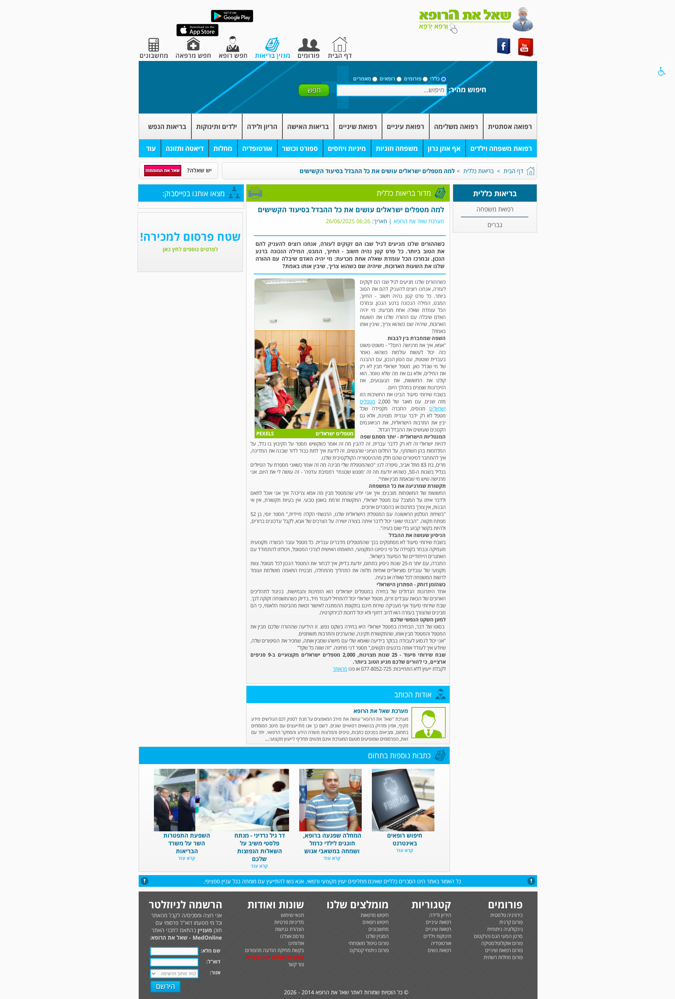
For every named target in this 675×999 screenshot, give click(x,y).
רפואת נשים (439, 950)
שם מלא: (210, 950)
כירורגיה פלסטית (506, 914)
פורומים (412, 78)
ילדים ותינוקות (216, 126)
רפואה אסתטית (510, 126)
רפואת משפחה (495, 209)
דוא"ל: (213, 961)
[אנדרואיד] (232, 20)
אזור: (215, 972)
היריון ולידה (440, 914)
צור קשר (296, 964)
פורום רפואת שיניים (504, 950)
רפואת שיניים (358, 126)
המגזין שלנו (377, 936)
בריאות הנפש (167, 126)
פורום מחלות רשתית (503, 957)
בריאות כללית (478, 171)
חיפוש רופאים (375, 922)
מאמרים (362, 78)
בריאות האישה (308, 126)
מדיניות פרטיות (289, 922)
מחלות (222, 148)
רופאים (387, 78)
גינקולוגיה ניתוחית (505, 929)
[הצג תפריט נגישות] (661, 71)
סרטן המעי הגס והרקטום (498, 936)
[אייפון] (197, 34)
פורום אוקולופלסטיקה (502, 943)
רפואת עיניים (405, 126)
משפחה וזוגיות (397, 148)
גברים (495, 224)
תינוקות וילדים (437, 936)
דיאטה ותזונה (185, 148)
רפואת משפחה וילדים (501, 148)
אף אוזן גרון (444, 148)
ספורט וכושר (300, 148)
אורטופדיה (257, 148)
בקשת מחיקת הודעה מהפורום (274, 950)
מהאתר (340, 668)
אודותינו (296, 943)
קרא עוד (404, 850)
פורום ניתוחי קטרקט (369, 950)
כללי (435, 78)
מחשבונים (378, 929)
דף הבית (513, 171)
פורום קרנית (511, 922)
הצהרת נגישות (289, 929)
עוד (151, 148)
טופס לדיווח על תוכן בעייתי (274, 957)
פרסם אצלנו (292, 936)
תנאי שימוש (292, 914)
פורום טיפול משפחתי (368, 943)
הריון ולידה (262, 126)
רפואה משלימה (456, 126)
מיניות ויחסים (347, 148)
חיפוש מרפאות (375, 914)
